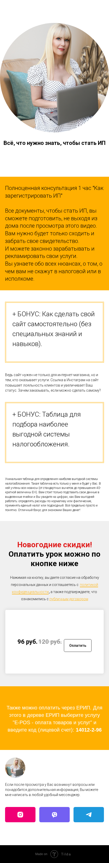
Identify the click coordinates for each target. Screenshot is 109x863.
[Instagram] (20, 814)
